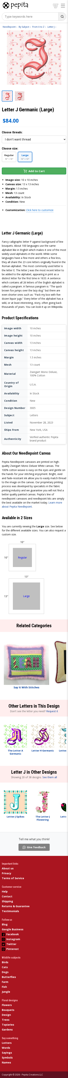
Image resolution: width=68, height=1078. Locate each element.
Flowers (7, 1005)
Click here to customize (39, 210)
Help (5, 891)
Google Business (12, 929)
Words (6, 1047)
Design (6, 1015)
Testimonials (10, 911)
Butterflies (9, 977)
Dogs (5, 972)
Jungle (6, 991)
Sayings (7, 1052)
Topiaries (8, 1024)
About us (8, 868)
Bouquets (8, 1010)
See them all (49, 777)
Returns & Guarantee (16, 906)
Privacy (6, 873)
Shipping (7, 901)
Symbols (7, 1057)
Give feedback (36, 847)
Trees (5, 1019)
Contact (7, 896)
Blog (5, 924)
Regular (22, 557)
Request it (52, 711)
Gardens (7, 1029)
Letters (7, 1043)
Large (26, 596)
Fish (4, 987)
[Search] (62, 17)
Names (6, 1062)
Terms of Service (13, 878)
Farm (5, 982)
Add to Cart (36, 171)
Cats (5, 967)
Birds (5, 962)
